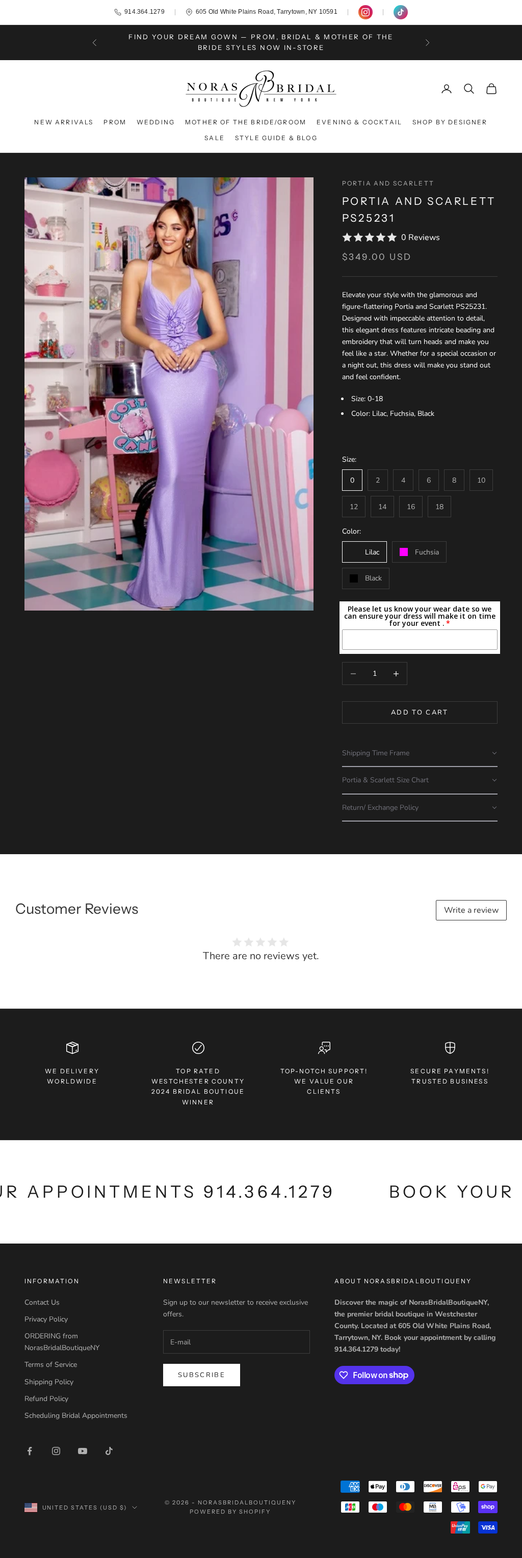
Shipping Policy (48, 1382)
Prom (114, 122)
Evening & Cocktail (359, 122)
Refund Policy (46, 1399)
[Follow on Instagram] (56, 1451)
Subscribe (201, 1375)
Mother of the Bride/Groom (245, 122)
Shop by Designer (450, 122)
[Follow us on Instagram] (365, 12)
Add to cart (420, 712)
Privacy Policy (46, 1319)
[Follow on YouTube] (82, 1451)
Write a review (471, 910)
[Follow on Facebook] (29, 1451)
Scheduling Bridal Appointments (75, 1415)
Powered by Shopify (230, 1511)
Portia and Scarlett (388, 183)
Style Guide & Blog (276, 138)
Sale (214, 138)
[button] (420, 753)
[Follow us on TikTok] (401, 12)
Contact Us (42, 1302)
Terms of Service (50, 1364)
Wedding (156, 122)
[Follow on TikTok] (109, 1451)
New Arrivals (63, 122)
